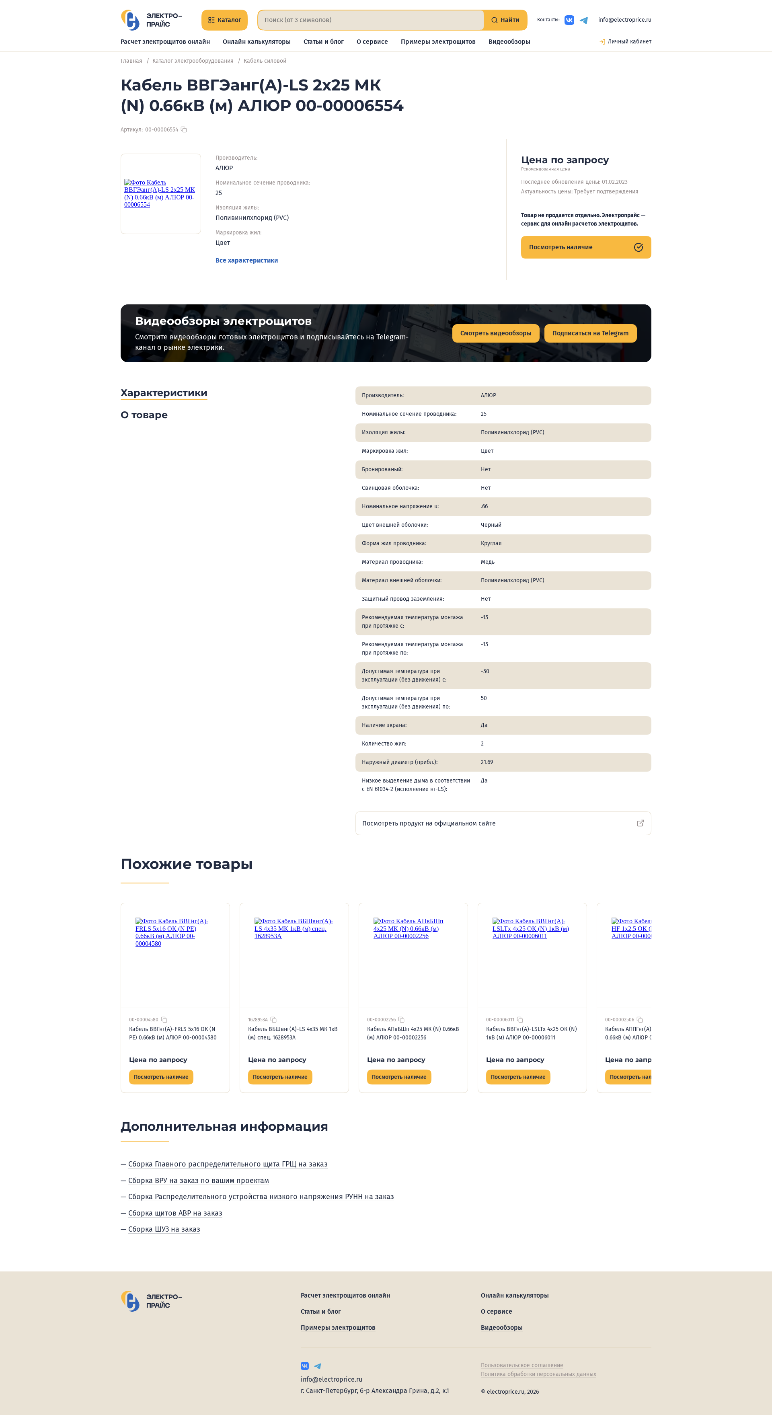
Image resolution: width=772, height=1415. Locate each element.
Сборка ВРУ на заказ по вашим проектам (198, 1180)
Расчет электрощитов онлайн (165, 41)
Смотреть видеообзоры (496, 333)
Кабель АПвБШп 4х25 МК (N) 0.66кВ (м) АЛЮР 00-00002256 (413, 1033)
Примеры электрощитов (438, 41)
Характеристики (164, 392)
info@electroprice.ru (624, 19)
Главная (131, 61)
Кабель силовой (265, 61)
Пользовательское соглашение (522, 1365)
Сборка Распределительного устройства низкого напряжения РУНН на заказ (261, 1196)
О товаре (144, 415)
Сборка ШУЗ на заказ (164, 1229)
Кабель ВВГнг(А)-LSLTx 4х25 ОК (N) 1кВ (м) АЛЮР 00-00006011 (531, 1033)
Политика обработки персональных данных (538, 1374)
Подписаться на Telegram (590, 333)
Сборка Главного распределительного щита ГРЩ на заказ (228, 1164)
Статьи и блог (324, 41)
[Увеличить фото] (161, 194)
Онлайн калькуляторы (257, 41)
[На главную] (151, 20)
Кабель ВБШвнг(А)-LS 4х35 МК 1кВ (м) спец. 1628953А (293, 1033)
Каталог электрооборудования (193, 61)
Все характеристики (247, 260)
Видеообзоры (509, 41)
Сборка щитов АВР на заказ (175, 1213)
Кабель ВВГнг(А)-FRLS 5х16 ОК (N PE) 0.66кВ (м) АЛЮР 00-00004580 (173, 1033)
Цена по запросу (158, 1060)
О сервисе (372, 41)
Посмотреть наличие (561, 247)
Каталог (229, 20)
